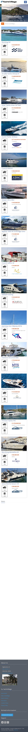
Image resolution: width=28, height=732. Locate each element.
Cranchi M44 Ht (7, 168)
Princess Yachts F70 (8, 421)
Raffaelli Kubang (7, 295)
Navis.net (16, 730)
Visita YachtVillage (5, 695)
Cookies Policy (4, 703)
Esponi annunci (4, 698)
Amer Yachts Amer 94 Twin (11, 105)
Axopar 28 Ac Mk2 (8, 200)
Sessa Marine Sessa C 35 (10, 484)
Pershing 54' (6, 42)
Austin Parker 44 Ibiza (9, 137)
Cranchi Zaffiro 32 (8, 263)
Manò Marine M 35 (8, 389)
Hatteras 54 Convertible (10, 358)
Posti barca (4, 700)
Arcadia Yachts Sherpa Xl (10, 74)
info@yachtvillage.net (7, 673)
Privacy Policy (4, 705)
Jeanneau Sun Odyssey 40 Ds (12, 326)
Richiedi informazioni (7, 715)
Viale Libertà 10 (6, 669)
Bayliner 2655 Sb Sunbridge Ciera (13, 231)
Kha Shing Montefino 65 (10, 452)
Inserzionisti (4, 693)
